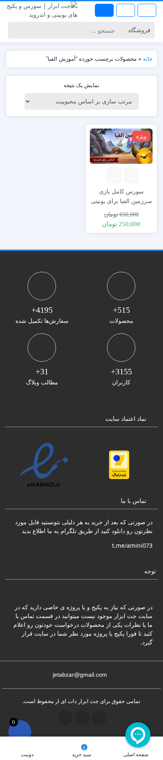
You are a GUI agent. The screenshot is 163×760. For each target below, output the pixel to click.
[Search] (15, 30)
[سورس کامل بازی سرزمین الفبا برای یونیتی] (121, 145)
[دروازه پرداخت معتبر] (119, 465)
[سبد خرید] (19, 731)
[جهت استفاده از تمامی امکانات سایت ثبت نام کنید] (104, 10)
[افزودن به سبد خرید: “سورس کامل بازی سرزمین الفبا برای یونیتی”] (131, 175)
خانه (148, 59)
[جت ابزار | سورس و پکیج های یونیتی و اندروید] (40, 10)
